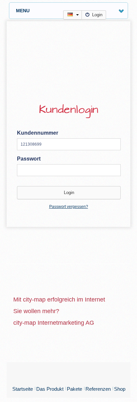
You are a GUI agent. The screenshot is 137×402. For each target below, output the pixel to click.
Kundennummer (37, 133)
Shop (119, 389)
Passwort (29, 159)
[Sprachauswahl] (72, 15)
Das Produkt (50, 389)
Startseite (22, 389)
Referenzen (98, 389)
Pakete (74, 389)
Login (97, 14)
